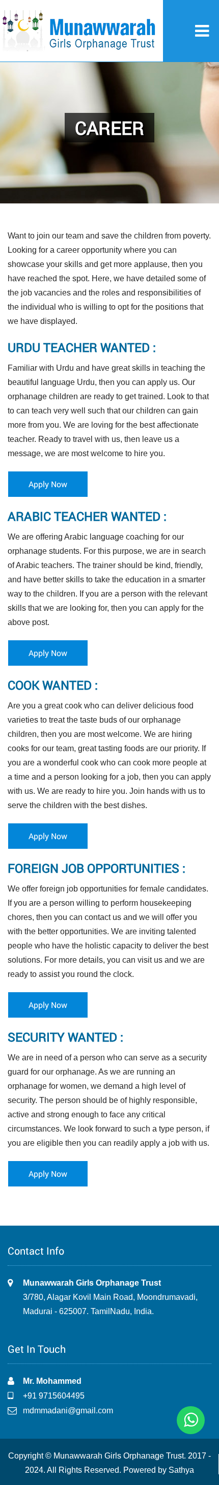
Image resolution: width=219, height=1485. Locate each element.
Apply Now (48, 484)
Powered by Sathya (158, 1470)
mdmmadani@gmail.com (68, 1410)
